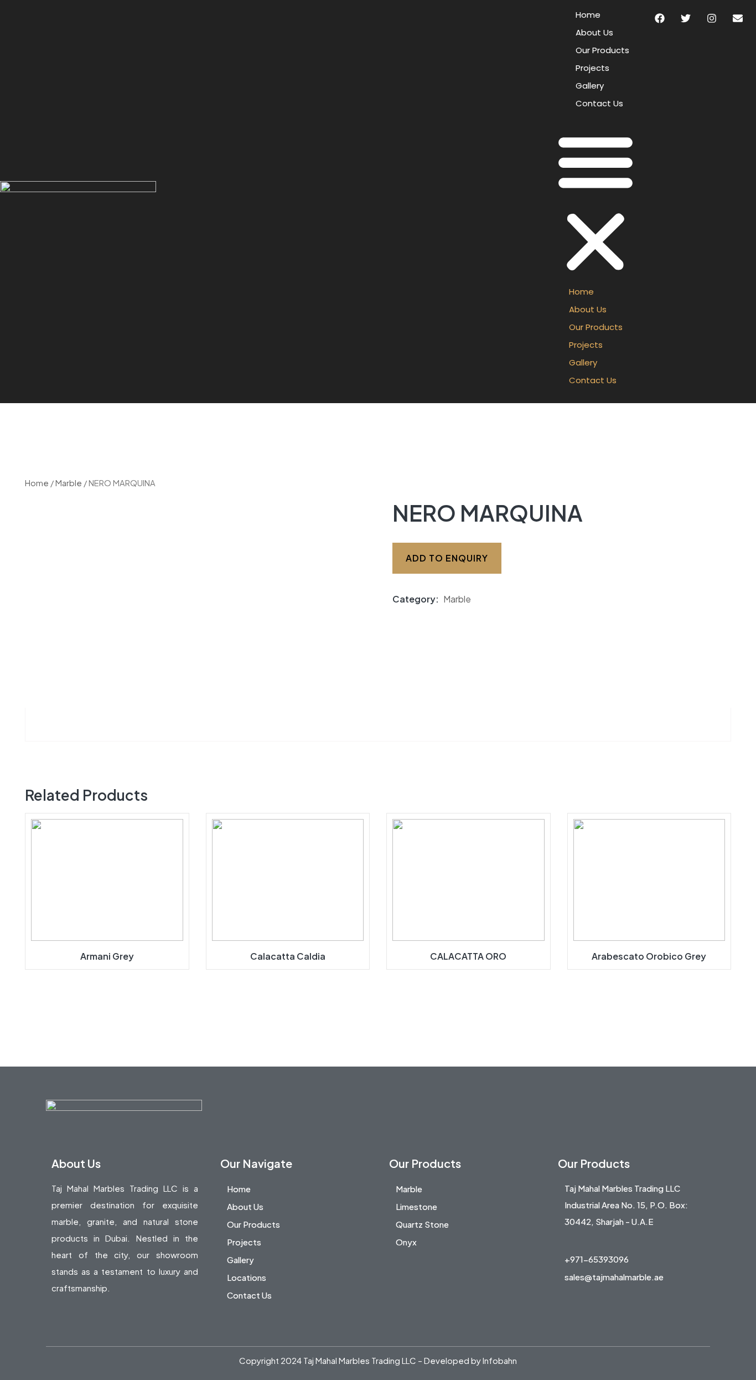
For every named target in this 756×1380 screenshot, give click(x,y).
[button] (595, 201)
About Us (594, 32)
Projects (592, 68)
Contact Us (599, 103)
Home (588, 14)
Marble (68, 483)
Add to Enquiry (447, 558)
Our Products (602, 50)
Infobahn (500, 1360)
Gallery (590, 85)
